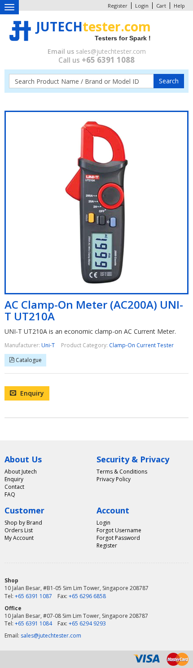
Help (179, 5)
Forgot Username (118, 530)
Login (142, 5)
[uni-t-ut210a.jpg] (96, 202)
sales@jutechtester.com (111, 51)
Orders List (18, 530)
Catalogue (28, 360)
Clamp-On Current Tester (141, 345)
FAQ (9, 494)
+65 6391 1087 (33, 596)
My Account (19, 538)
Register (117, 5)
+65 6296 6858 (87, 596)
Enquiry (31, 393)
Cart (161, 5)
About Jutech (20, 471)
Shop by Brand (23, 522)
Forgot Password (118, 538)
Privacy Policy (113, 479)
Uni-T (48, 345)
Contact (14, 487)
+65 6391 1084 (33, 623)
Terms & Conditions (121, 471)
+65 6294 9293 (87, 623)
